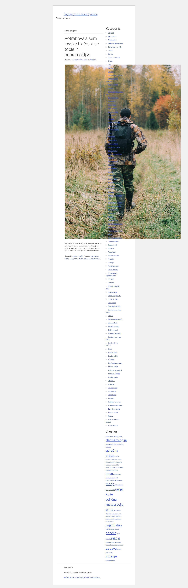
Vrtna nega (112, 391)
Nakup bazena (119, 485)
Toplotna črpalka (114, 374)
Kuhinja (110, 172)
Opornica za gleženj (115, 238)
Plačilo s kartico (113, 255)
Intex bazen (118, 459)
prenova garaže (110, 519)
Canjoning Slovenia (115, 47)
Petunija (111, 248)
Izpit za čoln (112, 140)
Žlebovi (110, 416)
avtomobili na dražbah (112, 436)
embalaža (108, 447)
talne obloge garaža (117, 545)
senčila (111, 533)
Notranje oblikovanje (115, 231)
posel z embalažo (117, 514)
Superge (111, 359)
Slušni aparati (113, 330)
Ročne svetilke (113, 299)
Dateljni (110, 72)
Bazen (120, 436)
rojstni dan (114, 525)
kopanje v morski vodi (112, 478)
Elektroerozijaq (113, 98)
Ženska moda (113, 412)
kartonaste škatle (113, 470)
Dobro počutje (113, 85)
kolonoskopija (117, 474)
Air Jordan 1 (112, 36)
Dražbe (110, 88)
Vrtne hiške (112, 395)
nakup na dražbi (110, 490)
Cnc (109, 65)
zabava (111, 548)
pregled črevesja (110, 516)
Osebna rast (112, 245)
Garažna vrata (113, 112)
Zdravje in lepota (114, 409)
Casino (110, 50)
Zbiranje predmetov (115, 405)
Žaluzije (110, 398)
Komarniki (111, 165)
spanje (115, 538)
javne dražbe (119, 467)
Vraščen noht (112, 388)
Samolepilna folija (114, 306)
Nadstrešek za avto (115, 202)
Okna (110, 234)
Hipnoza (111, 119)
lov (92, 256)
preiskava (118, 516)
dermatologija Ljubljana (112, 444)
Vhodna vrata (113, 377)
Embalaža (111, 101)
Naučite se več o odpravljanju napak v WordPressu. (82, 577)
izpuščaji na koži (110, 467)
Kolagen (111, 158)
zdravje (111, 556)
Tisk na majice (113, 366)
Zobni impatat (113, 425)
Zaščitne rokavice (114, 402)
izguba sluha (115, 465)
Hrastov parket (113, 129)
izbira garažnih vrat (111, 462)
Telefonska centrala (115, 363)
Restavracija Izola (114, 296)
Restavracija (112, 292)
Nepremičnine (113, 220)
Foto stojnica (112, 108)
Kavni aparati (112, 151)
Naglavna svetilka (114, 206)
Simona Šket (112, 323)
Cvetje (110, 68)
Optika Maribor (113, 241)
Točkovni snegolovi (115, 370)
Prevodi (110, 279)
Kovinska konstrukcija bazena (114, 480)
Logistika (111, 175)
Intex (110, 133)
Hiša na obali (112, 126)
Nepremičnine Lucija (115, 224)
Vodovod (111, 384)
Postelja (111, 259)
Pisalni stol (111, 252)
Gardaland (111, 115)
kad (107, 470)
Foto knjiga (112, 105)
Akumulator (112, 40)
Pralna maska (113, 270)
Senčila (110, 316)
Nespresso (112, 227)
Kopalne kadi (112, 168)
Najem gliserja (113, 209)
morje (110, 484)
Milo (109, 199)
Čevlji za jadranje (114, 57)
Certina (110, 54)
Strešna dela (112, 352)
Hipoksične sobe (114, 122)
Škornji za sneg (113, 326)
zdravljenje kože (110, 560)
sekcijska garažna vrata (112, 529)
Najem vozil (112, 213)
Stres (110, 349)
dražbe (121, 444)
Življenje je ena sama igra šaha (80, 14)
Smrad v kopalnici (114, 333)
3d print (111, 33)
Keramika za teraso (115, 154)
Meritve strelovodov (115, 195)
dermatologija (116, 440)
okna (109, 510)
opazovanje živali (76, 259)
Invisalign (111, 136)
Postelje (111, 262)
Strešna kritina (113, 356)
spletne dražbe (110, 542)
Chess (110, 61)
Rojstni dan (112, 303)
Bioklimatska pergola (115, 43)
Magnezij (111, 182)
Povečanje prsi (113, 266)
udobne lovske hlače (92, 259)
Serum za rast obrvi (115, 319)
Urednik (93, 60)
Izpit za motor (113, 144)
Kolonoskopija (113, 161)
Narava (110, 217)
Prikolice (111, 283)
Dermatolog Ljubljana (115, 75)
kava (109, 474)
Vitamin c (111, 381)
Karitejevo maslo (114, 147)
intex (113, 459)
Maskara (111, 192)
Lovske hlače (78, 256)
